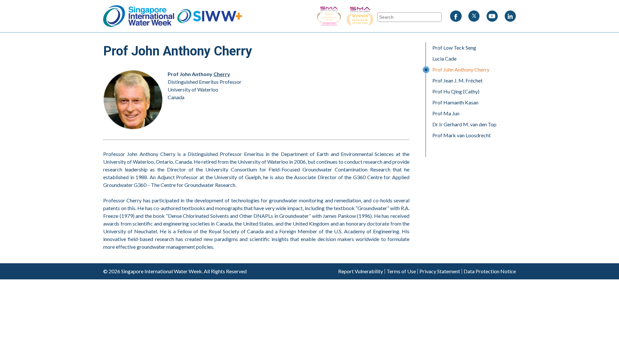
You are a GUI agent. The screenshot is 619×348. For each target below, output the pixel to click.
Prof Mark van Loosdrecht (461, 135)
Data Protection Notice (490, 271)
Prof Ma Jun (445, 113)
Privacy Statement (439, 271)
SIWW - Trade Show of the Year (377, 16)
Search (110, 4)
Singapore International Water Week (138, 16)
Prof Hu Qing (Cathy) (455, 91)
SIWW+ (209, 16)
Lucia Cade (444, 58)
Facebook (456, 16)
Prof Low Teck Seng (454, 47)
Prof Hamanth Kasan (455, 102)
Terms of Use (401, 271)
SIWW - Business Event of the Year (329, 16)
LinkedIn (510, 16)
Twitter (474, 16)
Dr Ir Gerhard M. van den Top (464, 124)
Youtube (492, 16)
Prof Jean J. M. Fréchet (457, 80)
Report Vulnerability (360, 271)
